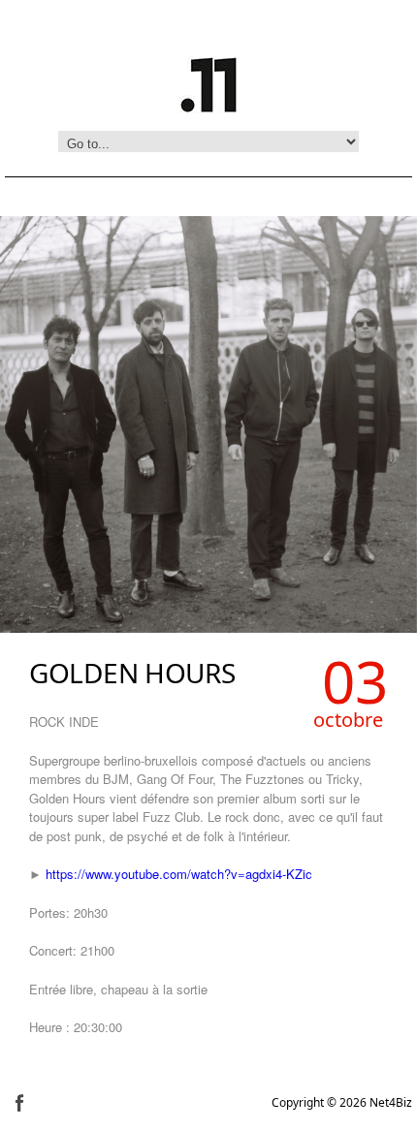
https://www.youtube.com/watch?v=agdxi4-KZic (179, 873)
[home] (208, 82)
